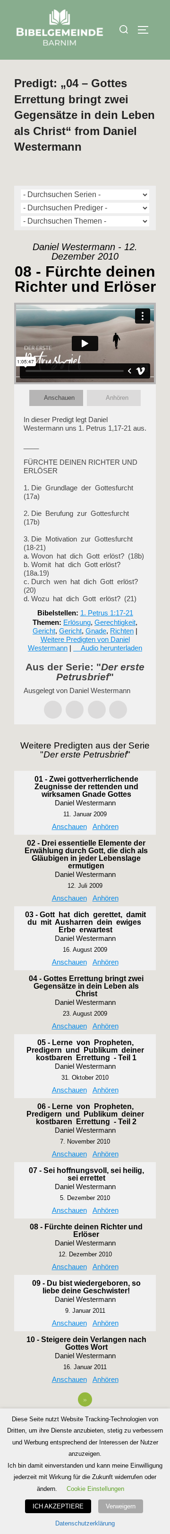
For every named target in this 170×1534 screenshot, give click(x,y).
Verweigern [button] (121, 1506)
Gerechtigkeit (115, 622)
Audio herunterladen (111, 648)
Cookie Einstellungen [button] (95, 1488)
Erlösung (77, 622)
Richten (122, 631)
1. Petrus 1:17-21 (106, 613)
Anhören (117, 397)
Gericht (44, 631)
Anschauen (59, 397)
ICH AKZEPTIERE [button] (58, 1506)
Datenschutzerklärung (85, 1523)
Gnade (95, 631)
